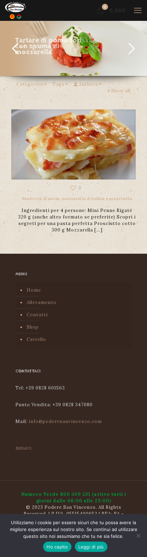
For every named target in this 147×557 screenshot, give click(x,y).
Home (34, 290)
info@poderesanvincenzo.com (65, 421)
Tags (58, 84)
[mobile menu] (138, 10)
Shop (33, 327)
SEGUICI (23, 448)
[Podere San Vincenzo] (15, 10)
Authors (88, 84)
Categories (29, 84)
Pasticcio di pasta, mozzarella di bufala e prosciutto (77, 198)
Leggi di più (91, 546)
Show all (121, 91)
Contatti (37, 315)
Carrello (36, 339)
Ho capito (57, 546)
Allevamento (41, 302)
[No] (138, 535)
